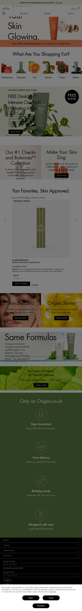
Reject (31, 598)
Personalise (41, 606)
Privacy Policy (52, 592)
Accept (51, 598)
